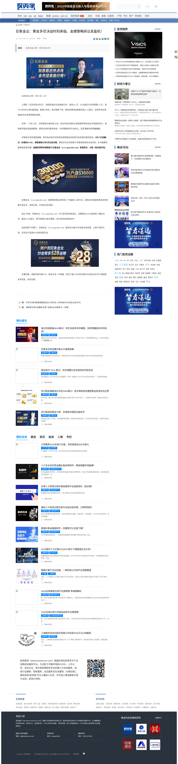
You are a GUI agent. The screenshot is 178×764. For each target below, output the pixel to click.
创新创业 (52, 20)
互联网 (110, 16)
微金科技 (104, 20)
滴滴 (142, 273)
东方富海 (124, 704)
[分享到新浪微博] (100, 39)
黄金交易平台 (54, 490)
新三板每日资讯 (128, 273)
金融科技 (67, 20)
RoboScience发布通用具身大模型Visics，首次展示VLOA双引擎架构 (140, 62)
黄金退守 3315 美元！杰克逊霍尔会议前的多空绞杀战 (67, 370)
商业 (128, 269)
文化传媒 (82, 20)
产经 (119, 16)
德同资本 (116, 704)
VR (128, 260)
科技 (97, 16)
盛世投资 (148, 704)
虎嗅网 (40, 707)
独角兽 (148, 273)
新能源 (59, 20)
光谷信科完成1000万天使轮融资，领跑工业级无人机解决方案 (137, 65)
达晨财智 (145, 707)
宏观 (25, 16)
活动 (90, 16)
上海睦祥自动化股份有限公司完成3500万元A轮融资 (66, 633)
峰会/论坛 (122, 147)
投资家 (20, 25)
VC (124, 260)
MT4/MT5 (53, 553)
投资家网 (36, 20)
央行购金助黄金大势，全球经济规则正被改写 (63, 412)
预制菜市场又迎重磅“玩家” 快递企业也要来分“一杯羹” (47, 307)
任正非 (131, 265)
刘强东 (141, 265)
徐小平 (142, 269)
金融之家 (47, 707)
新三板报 (55, 707)
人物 (60, 436)
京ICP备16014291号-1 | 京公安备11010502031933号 (52, 754)
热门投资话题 (125, 254)
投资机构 (55, 16)
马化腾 (142, 282)
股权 (130, 277)
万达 (136, 260)
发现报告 (19, 704)
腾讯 (134, 277)
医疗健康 (90, 20)
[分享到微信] (108, 39)
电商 (159, 273)
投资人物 (64, 16)
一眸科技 (52, 573)
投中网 (69, 704)
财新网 (26, 707)
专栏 (69, 436)
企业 (136, 265)
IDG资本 (132, 704)
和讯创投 (19, 707)
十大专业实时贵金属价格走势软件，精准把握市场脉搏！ (68, 465)
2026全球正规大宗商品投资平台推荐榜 (60, 612)
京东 (116, 265)
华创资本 (140, 704)
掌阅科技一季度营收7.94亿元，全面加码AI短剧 (132, 102)
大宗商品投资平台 (56, 615)
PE (121, 260)
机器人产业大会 (114, 20)
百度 (116, 277)
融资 (145, 277)
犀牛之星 (36, 704)
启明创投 (129, 707)
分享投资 (108, 704)
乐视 (153, 260)
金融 (103, 16)
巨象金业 (27, 25)
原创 (33, 436)
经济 (126, 277)
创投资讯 (118, 269)
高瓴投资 (107, 707)
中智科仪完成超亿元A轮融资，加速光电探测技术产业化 (135, 139)
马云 (137, 282)
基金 (133, 269)
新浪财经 (62, 704)
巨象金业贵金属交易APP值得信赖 (57, 349)
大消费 (74, 20)
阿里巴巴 (126, 282)
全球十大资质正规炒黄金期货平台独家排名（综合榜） (67, 486)
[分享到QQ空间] (97, 39)
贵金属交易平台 (55, 469)
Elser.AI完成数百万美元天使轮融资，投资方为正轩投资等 (136, 69)
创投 (30, 16)
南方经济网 (28, 704)
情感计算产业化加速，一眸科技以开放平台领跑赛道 (66, 570)
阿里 (120, 282)
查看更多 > (158, 718)
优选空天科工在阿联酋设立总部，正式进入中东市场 (134, 131)
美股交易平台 (54, 594)
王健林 (154, 273)
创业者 (153, 265)
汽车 (125, 16)
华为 (124, 269)
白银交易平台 (54, 511)
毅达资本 (121, 707)
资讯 (20, 16)
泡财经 (43, 704)
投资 (51, 436)
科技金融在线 (53, 704)
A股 (34, 16)
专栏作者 (147, 260)
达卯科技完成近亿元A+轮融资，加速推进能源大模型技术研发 (137, 73)
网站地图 (76, 754)
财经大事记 (123, 83)
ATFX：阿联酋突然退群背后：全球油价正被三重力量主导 (136, 110)
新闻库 (138, 16)
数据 (48, 16)
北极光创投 (100, 704)
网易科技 (33, 707)
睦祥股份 (53, 636)
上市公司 (44, 20)
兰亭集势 (53, 448)
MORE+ (158, 29)
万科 (131, 260)
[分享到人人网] (105, 39)
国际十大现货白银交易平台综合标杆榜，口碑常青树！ (67, 507)
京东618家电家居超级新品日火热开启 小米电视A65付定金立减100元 (53, 302)
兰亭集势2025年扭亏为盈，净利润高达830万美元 (65, 444)
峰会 (97, 20)
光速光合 (153, 707)
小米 (137, 269)
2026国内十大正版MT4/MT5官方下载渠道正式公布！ (66, 549)
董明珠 (140, 277)
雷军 (133, 282)
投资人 (152, 269)
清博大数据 (64, 707)
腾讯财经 (76, 704)
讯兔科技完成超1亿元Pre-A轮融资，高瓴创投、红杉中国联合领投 (139, 76)
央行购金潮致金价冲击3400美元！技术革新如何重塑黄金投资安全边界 (75, 391)
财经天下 (73, 707)
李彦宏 (137, 273)
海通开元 (99, 707)
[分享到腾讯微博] (103, 39)
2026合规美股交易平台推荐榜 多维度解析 (61, 591)
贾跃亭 (150, 277)
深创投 (114, 707)
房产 (131, 16)
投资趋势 (122, 29)
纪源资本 (137, 707)
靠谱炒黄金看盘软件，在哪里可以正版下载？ (63, 528)
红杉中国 (156, 704)
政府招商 (75, 16)
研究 (147, 16)
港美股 (40, 16)
